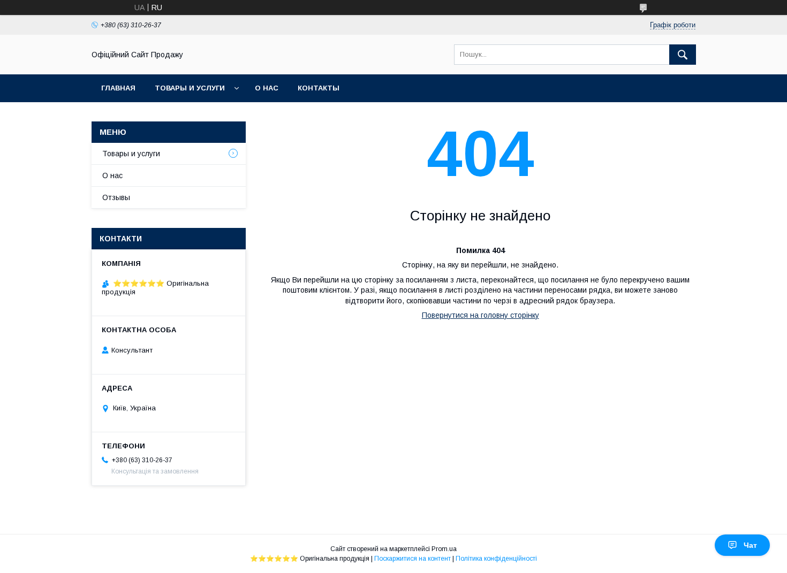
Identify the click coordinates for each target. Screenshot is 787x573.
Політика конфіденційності (496, 558)
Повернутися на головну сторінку (480, 315)
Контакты (318, 88)
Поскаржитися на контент (412, 558)
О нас (266, 88)
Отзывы (116, 197)
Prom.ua (444, 549)
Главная (118, 88)
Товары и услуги (190, 88)
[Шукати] (682, 54)
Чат (750, 545)
